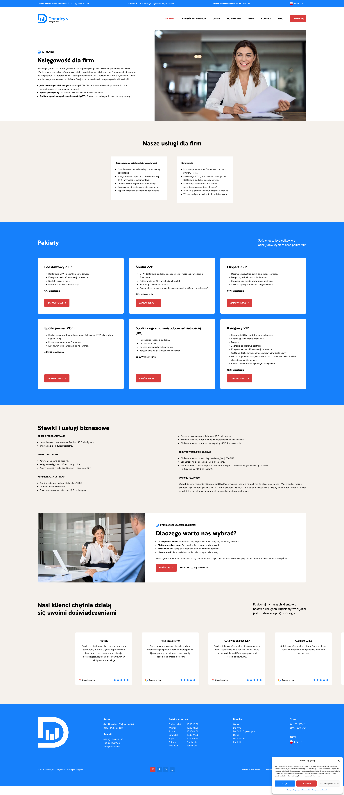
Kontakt (266, 18)
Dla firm (169, 18)
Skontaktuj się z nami (192, 567)
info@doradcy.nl (111, 746)
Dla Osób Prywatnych (193, 18)
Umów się (298, 18)
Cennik (217, 18)
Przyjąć (285, 783)
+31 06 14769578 (111, 742)
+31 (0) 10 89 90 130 (80, 3)
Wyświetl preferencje (329, 783)
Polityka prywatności (319, 790)
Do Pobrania (234, 18)
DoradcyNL (124, 79)
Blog (280, 18)
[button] (338, 760)
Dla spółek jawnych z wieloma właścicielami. (72, 92)
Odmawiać (306, 783)
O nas (251, 18)
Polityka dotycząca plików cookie (298, 790)
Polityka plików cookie (251, 769)
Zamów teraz (55, 302)
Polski (296, 3)
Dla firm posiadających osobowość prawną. (85, 96)
